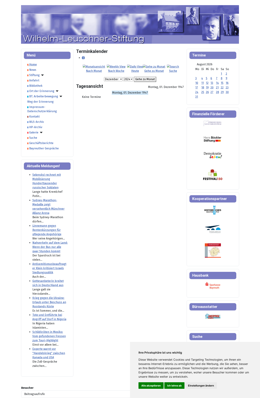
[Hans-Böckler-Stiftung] (212, 139)
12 (207, 83)
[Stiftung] (42, 75)
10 (196, 83)
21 (217, 87)
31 (196, 96)
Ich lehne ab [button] (174, 385)
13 (211, 83)
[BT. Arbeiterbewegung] (60, 96)
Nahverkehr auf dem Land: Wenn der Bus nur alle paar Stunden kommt (50, 247)
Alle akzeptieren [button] (151, 385)
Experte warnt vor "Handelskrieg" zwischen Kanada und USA (48, 353)
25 (202, 92)
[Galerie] (40, 132)
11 (202, 83)
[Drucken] (83, 57)
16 (227, 83)
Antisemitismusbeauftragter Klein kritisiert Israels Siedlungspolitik (49, 268)
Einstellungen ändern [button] (201, 385)
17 (196, 87)
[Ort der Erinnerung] (56, 91)
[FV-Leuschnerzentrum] (212, 123)
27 (211, 92)
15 (222, 83)
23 (227, 87)
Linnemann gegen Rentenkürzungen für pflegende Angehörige (46, 230)
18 (202, 87)
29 (222, 92)
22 (222, 87)
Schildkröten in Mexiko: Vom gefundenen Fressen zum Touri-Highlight (49, 336)
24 (196, 92)
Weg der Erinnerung (40, 101)
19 (207, 87)
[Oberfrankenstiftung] (213, 155)
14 (217, 83)
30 (227, 92)
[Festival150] (213, 174)
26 (207, 92)
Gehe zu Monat (145, 79)
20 (211, 87)
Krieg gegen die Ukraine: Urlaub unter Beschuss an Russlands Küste (49, 302)
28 (217, 92)
